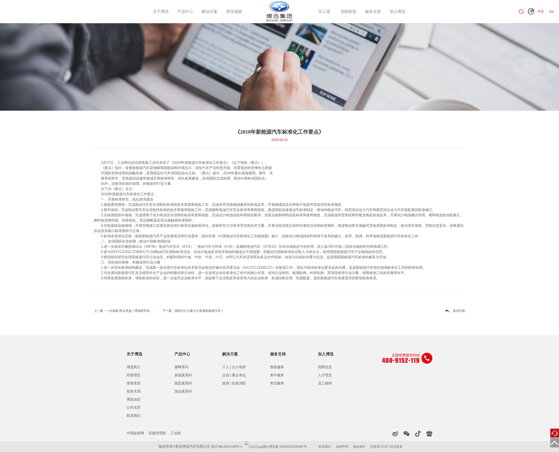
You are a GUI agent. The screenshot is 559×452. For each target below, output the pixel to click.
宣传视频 (234, 11)
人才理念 (325, 375)
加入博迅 (397, 11)
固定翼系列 (183, 383)
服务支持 (373, 11)
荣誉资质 (134, 383)
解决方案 (209, 11)
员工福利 (325, 383)
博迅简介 (134, 367)
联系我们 (134, 415)
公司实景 (134, 407)
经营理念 (134, 375)
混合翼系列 (183, 391)
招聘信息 (325, 367)
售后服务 (277, 383)
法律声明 (342, 446)
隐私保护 (359, 446)
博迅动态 (134, 399)
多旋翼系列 (183, 375)
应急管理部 (157, 433)
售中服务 (277, 375)
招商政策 (348, 11)
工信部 (175, 433)
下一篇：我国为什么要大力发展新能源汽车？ (193, 310)
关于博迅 (161, 11)
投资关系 (134, 391)
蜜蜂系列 (181, 367)
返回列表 (459, 310)
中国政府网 (135, 433)
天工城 (324, 11)
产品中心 (185, 11)
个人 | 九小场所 (234, 367)
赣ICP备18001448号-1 (226, 446)
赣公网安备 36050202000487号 (285, 446)
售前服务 (277, 367)
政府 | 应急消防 (234, 383)
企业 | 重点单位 (234, 375)
